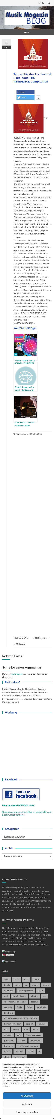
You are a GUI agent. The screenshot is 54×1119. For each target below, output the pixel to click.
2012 (26, 979)
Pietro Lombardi (33, 1035)
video (6, 1057)
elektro (34, 996)
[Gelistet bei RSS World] (8, 961)
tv (39, 1051)
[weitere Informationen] (38, 98)
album (36, 979)
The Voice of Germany (28, 1046)
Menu (41, 2)
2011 (16, 979)
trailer (31, 1051)
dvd (6, 996)
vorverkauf (19, 1057)
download (9, 990)
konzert (29, 1023)
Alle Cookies (27, 1095)
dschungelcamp (25, 990)
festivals (8, 1007)
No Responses (41, 638)
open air (8, 1035)
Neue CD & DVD (21, 638)
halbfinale (41, 1007)
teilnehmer (35, 1040)
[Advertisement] (33, 536)
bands (7, 985)
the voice (8, 1046)
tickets (7, 1051)
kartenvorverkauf (12, 1023)
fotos (29, 1007)
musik (35, 1029)
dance (46, 985)
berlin (17, 985)
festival (34, 1001)
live (26, 1029)
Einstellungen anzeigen (27, 1112)
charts (35, 985)
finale (19, 1007)
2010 (6, 979)
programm (9, 1040)
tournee (19, 1051)
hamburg (8, 1013)
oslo (19, 1035)
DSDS (40, 990)
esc (44, 996)
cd (26, 985)
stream (22, 1040)
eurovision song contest (15, 1001)
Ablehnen (27, 1104)
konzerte (42, 1023)
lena (6, 1029)
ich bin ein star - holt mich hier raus (20, 1018)
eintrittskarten (19, 996)
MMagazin (20, 644)
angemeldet (17, 674)
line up (16, 1029)
